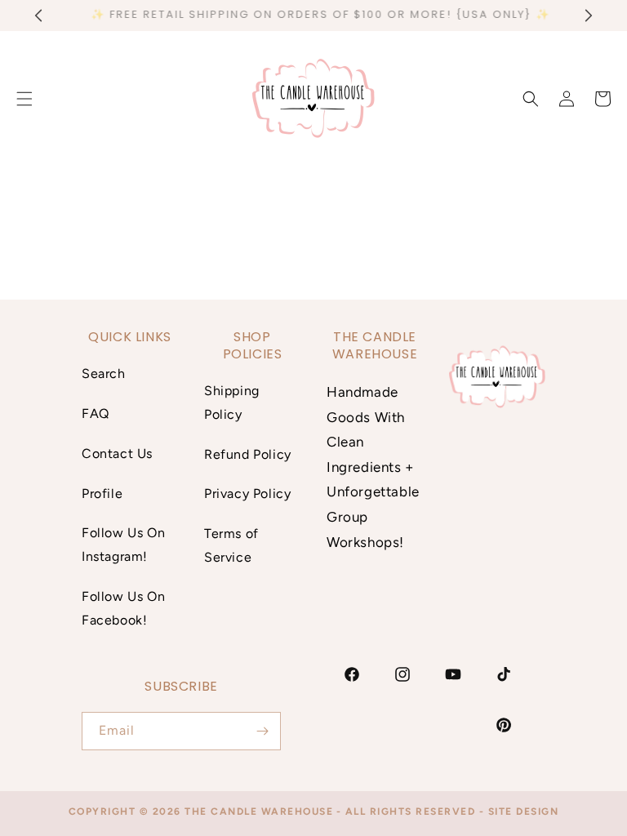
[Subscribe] (262, 731)
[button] (531, 99)
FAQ (95, 413)
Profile (102, 493)
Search (104, 373)
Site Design (523, 811)
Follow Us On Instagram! (123, 544)
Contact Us (117, 453)
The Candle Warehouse (259, 811)
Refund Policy (247, 454)
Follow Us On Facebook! (123, 608)
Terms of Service (231, 545)
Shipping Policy (232, 402)
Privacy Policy (247, 493)
